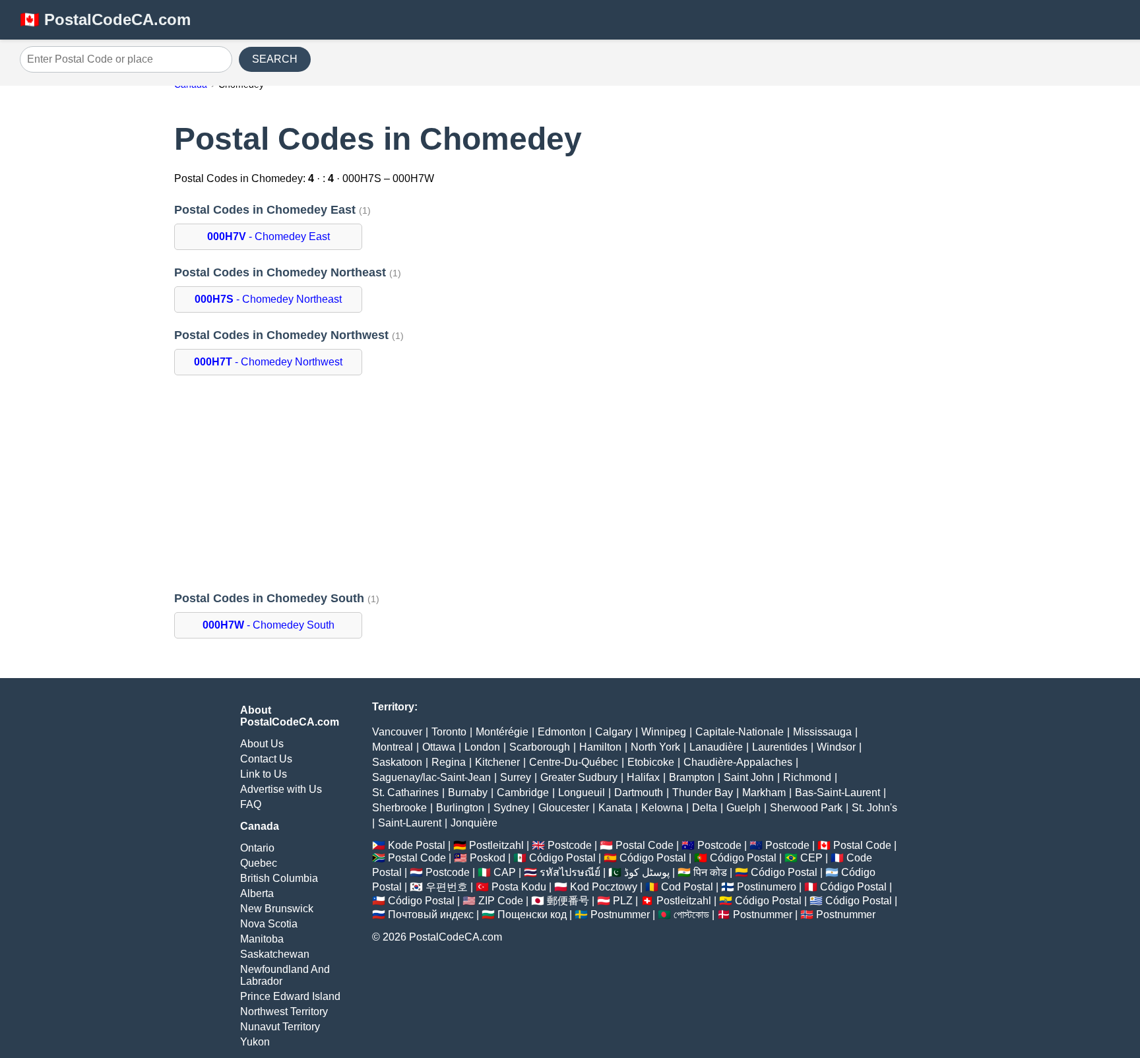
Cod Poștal (687, 886)
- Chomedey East (268, 236)
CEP (811, 857)
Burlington (460, 807)
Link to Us (263, 774)
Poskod (487, 857)
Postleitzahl (496, 845)
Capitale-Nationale (739, 731)
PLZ (623, 900)
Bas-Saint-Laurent (837, 792)
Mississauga (822, 731)
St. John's (874, 807)
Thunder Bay (702, 792)
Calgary (613, 731)
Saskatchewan (274, 954)
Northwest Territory (284, 1011)
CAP (504, 872)
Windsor (836, 747)
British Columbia (279, 878)
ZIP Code (500, 900)
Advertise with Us (281, 789)
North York (655, 747)
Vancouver (397, 731)
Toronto (448, 731)
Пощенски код (532, 914)
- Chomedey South (268, 625)
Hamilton (600, 747)
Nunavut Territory (280, 1026)
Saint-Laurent (409, 822)
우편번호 (447, 886)
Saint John (749, 777)
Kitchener (497, 762)
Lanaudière (716, 747)
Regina (448, 762)
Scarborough (539, 747)
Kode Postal (416, 845)
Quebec (258, 863)
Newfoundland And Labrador (285, 975)
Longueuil (581, 792)
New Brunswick (276, 908)
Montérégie (502, 731)
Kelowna (662, 807)
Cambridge (523, 792)
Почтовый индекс (431, 914)
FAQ (250, 804)
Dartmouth (638, 792)
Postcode (570, 845)
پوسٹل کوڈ (647, 872)
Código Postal (562, 857)
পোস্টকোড (691, 914)
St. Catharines (405, 792)
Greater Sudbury (579, 777)
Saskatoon (397, 762)
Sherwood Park (806, 807)
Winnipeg (663, 731)
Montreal (392, 747)
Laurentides (780, 747)
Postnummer (620, 914)
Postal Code (645, 845)
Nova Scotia (269, 923)
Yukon (255, 1041)
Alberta (257, 893)
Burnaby (468, 792)
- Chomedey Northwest (268, 361)
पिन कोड (710, 872)
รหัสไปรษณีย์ (570, 872)
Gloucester (563, 807)
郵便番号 (568, 900)
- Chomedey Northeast (268, 299)
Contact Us (266, 758)
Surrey (515, 777)
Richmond (807, 777)
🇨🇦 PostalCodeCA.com (105, 19)
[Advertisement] (570, 483)
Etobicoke (650, 762)
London (482, 747)
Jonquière (474, 822)
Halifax (643, 777)
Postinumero (766, 886)
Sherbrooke (399, 807)
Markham (764, 792)
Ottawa (438, 747)
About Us (262, 743)
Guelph (743, 807)
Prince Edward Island (290, 996)
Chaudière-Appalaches (737, 762)
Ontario (257, 848)
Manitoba (262, 939)
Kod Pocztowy (603, 886)
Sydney (511, 807)
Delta (704, 807)
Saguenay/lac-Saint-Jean (431, 777)
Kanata (615, 807)
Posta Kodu (518, 886)
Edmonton (562, 731)
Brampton (691, 777)
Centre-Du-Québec (573, 762)
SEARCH (275, 59)
